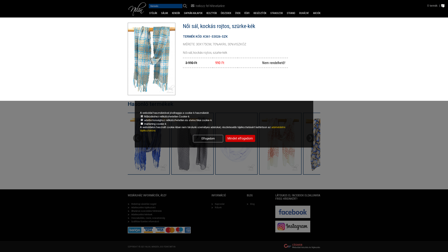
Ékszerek (226, 13)
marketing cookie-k (155, 123)
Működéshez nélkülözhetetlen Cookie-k (166, 116)
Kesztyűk (211, 13)
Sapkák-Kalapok (193, 13)
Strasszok (276, 13)
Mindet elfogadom (240, 138)
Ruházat (304, 13)
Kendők (176, 13)
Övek (237, 13)
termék (434, 5)
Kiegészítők (260, 13)
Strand (291, 13)
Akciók (316, 13)
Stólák (153, 13)
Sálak (164, 13)
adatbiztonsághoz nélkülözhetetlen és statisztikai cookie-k (178, 120)
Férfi (247, 13)
